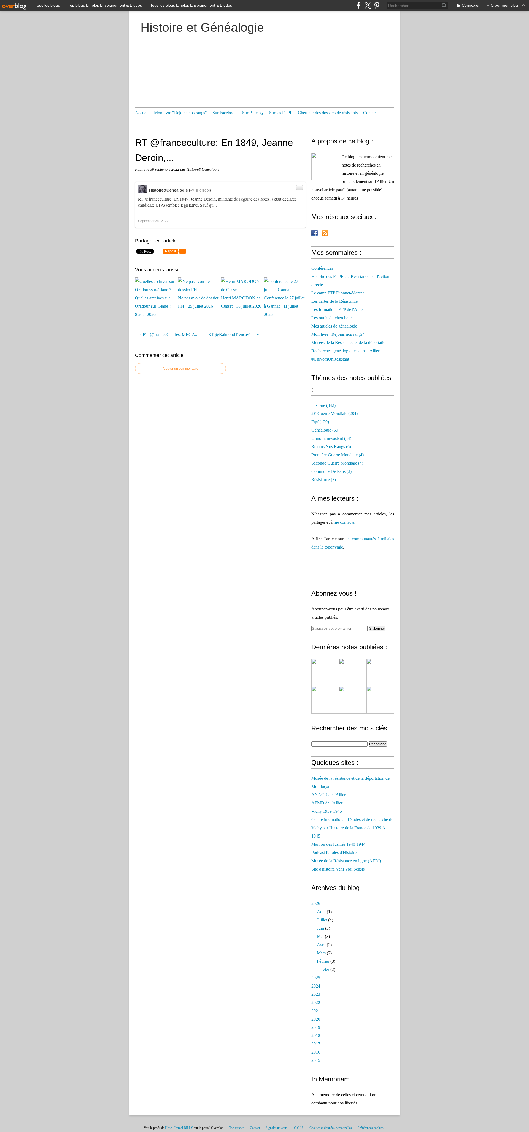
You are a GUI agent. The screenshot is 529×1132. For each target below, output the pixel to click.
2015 (315, 1060)
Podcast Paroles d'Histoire (334, 852)
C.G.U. (299, 1128)
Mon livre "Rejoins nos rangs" (180, 112)
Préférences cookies (371, 1128)
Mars (321, 953)
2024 (315, 986)
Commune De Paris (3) (331, 471)
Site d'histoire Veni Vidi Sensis (338, 869)
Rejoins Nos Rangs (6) (331, 446)
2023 (315, 994)
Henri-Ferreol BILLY (179, 1128)
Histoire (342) (323, 405)
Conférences (322, 268)
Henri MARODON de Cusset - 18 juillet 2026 (241, 302)
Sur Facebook (224, 112)
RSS (325, 233)
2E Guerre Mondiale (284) (334, 413)
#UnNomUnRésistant (330, 359)
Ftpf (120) (320, 421)
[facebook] (358, 5)
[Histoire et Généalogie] (325, 166)
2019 (315, 1027)
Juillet (322, 920)
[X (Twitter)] (367, 5)
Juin (320, 928)
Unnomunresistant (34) (331, 438)
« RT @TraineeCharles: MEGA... (168, 334)
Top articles (236, 1128)
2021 (315, 1010)
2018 (315, 1035)
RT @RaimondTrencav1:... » (233, 334)
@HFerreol (200, 190)
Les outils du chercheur (331, 317)
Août (321, 911)
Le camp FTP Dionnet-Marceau (339, 293)
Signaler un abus (277, 1128)
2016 (315, 1052)
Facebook (314, 233)
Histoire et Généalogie (202, 27)
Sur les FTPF (280, 112)
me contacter (344, 522)
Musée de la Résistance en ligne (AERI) (346, 860)
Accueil (142, 112)
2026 (315, 903)
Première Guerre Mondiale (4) (337, 454)
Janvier (323, 969)
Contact (370, 112)
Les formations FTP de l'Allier (337, 309)
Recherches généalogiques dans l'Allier (345, 350)
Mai (320, 936)
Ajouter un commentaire (180, 368)
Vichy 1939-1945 (326, 811)
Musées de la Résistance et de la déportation (349, 342)
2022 (315, 1002)
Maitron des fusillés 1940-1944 (338, 844)
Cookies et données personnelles (330, 1128)
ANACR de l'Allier (328, 794)
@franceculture (158, 199)
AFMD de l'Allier (326, 803)
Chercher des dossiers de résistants (328, 112)
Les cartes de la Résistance (334, 301)
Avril (321, 944)
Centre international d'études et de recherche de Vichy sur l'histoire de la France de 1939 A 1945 (352, 827)
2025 (315, 977)
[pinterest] (376, 5)
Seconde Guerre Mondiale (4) (337, 463)
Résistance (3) (323, 479)
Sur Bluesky (253, 112)
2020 (315, 1019)
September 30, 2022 (153, 220)
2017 (315, 1043)
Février (323, 961)
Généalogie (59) (325, 430)
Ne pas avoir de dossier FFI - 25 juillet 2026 (198, 302)
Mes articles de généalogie (334, 326)
